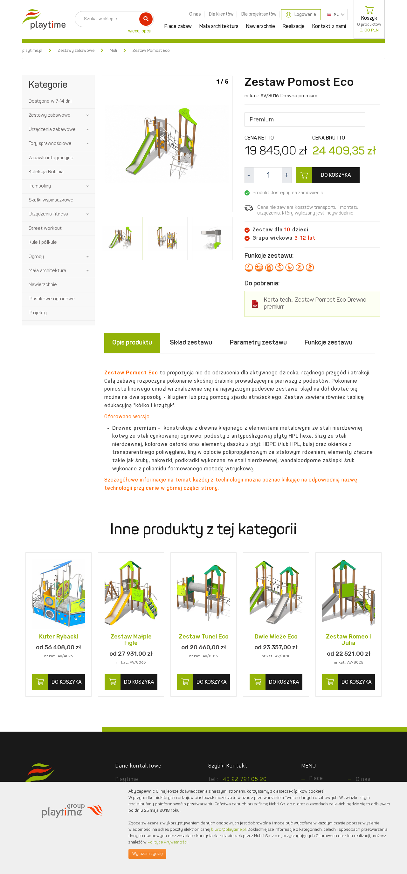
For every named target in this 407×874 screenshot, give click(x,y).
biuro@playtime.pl (228, 830)
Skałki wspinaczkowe (51, 200)
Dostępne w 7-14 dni (50, 101)
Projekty (38, 313)
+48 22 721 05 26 (243, 779)
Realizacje (294, 26)
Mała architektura (218, 26)
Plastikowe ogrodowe (52, 299)
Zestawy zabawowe (76, 51)
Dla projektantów (258, 14)
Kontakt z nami (329, 26)
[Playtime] (42, 19)
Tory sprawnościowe (50, 143)
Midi (113, 51)
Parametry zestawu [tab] (258, 343)
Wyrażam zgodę (147, 854)
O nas (195, 14)
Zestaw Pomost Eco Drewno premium (315, 303)
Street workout (45, 228)
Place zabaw (178, 26)
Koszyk (369, 24)
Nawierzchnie (260, 26)
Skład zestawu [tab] (191, 343)
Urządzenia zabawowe (52, 129)
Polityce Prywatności (168, 842)
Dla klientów (221, 14)
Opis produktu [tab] (132, 343)
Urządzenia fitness (48, 214)
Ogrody (36, 257)
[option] (167, 145)
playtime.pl (32, 51)
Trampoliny (40, 186)
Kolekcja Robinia (46, 172)
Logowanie (305, 14)
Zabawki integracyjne (51, 158)
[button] (88, 115)
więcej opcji (139, 31)
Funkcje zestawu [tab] (328, 343)
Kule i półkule (43, 242)
